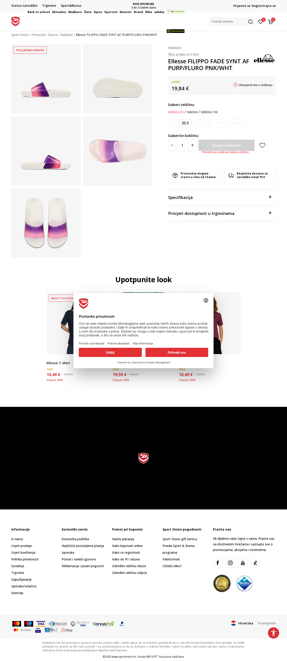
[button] (50, 12)
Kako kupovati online (127, 546)
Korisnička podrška (75, 539)
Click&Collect (172, 566)
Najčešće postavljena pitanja (83, 546)
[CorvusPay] (103, 623)
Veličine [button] (192, 112)
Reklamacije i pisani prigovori (83, 566)
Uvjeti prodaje (21, 546)
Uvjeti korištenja (23, 552)
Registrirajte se (264, 6)
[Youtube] (242, 562)
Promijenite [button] (267, 623)
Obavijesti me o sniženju (255, 85)
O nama (17, 539)
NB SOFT (151, 657)
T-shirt (51, 358)
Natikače (174, 47)
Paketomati (171, 559)
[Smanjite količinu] (172, 145)
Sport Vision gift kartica (180, 539)
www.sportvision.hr (124, 657)
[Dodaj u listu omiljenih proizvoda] (234, 348)
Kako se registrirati (126, 552)
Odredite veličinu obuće (129, 566)
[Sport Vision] (15, 20)
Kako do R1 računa (126, 559)
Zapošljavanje (21, 579)
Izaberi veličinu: (181, 105)
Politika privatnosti (25, 559)
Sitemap (17, 593)
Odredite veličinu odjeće (129, 573)
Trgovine (17, 573)
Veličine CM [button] (209, 112)
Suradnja (17, 566)
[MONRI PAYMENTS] (67, 629)
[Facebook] (217, 562)
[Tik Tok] (255, 562)
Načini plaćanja (123, 539)
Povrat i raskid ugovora (79, 559)
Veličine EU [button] (176, 112)
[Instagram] (230, 562)
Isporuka (68, 552)
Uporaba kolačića (23, 586)
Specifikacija (180, 197)
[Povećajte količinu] (192, 145)
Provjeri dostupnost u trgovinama (201, 213)
